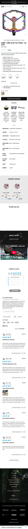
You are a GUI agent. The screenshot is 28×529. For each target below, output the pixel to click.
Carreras (14, 475)
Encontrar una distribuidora (14, 98)
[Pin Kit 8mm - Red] (2, 195)
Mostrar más (5, 325)
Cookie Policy (14, 486)
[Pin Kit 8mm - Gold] (5, 195)
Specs (14, 125)
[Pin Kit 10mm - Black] (16, 197)
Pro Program (14, 477)
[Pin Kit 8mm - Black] (6, 197)
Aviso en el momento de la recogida (12, 527)
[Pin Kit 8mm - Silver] (9, 195)
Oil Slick (2, 93)
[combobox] (20, 328)
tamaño (8, 322)
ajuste (4, 322)
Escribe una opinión (15, 290)
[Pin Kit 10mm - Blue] (14, 195)
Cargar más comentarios (14, 460)
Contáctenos (14, 473)
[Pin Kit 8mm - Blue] (3, 195)
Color (4, 90)
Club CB (15, 3)
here (21, 71)
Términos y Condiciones (14, 482)
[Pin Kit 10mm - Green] (17, 195)
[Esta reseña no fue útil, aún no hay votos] (24, 353)
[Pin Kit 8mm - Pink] (8, 195)
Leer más (22, 347)
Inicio (5, 40)
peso (12, 322)
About (14, 470)
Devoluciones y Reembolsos (14, 479)
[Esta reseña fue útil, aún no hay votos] (21, 353)
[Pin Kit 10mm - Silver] (20, 195)
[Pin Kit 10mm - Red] (13, 195)
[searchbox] (8, 317)
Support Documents (14, 239)
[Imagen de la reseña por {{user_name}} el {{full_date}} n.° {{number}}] (5, 393)
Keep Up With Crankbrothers (13, 490)
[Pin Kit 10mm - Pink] (19, 195)
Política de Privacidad (14, 484)
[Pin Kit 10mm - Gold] (16, 195)
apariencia (17, 322)
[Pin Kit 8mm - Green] (6, 195)
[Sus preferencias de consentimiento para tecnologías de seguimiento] (25, 526)
